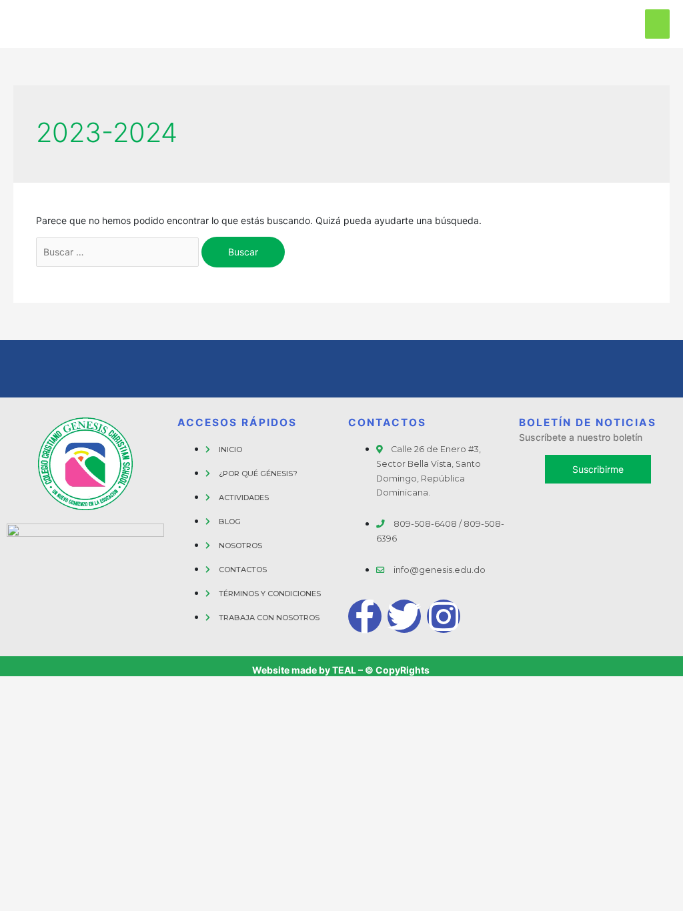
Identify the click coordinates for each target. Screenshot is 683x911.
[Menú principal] (657, 24)
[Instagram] (443, 616)
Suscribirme (598, 469)
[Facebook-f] (365, 616)
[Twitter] (404, 616)
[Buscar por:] (117, 252)
